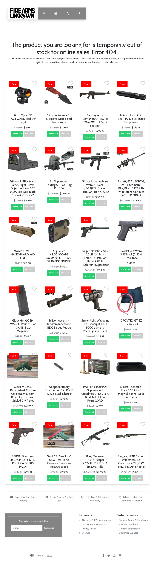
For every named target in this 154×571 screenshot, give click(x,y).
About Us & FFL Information (96, 520)
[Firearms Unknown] (23, 13)
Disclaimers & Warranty (94, 524)
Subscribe (49, 527)
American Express (49, 555)
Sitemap (86, 532)
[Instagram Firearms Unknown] (121, 555)
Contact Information (129, 528)
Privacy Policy (89, 528)
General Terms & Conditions (133, 520)
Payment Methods (128, 524)
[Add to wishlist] (34, 84)
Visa (40, 555)
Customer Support (128, 532)
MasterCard (32, 555)
